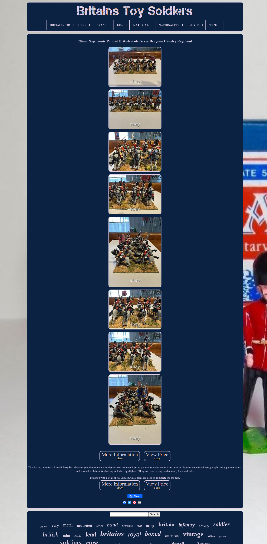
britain (166, 524)
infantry (187, 524)
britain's (127, 525)
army (150, 525)
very (55, 525)
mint (66, 536)
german (223, 536)
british (51, 534)
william (211, 536)
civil (139, 525)
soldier (221, 524)
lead (91, 534)
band (112, 524)
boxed (153, 533)
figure (43, 525)
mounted (84, 525)
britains (112, 534)
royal (134, 534)
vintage (193, 534)
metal (68, 524)
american (172, 536)
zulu (77, 536)
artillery (204, 525)
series (99, 525)
